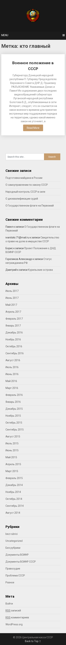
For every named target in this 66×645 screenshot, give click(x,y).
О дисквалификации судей (22, 198)
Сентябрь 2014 (15, 505)
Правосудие (13, 568)
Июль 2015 (12, 443)
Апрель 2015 (13, 464)
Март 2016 (12, 388)
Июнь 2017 (12, 297)
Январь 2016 (13, 401)
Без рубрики (13, 547)
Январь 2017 (13, 325)
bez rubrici (12, 533)
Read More (33, 127)
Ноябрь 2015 (13, 415)
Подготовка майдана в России (24, 177)
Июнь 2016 (12, 374)
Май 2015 (11, 457)
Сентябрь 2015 (15, 429)
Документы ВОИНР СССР (21, 561)
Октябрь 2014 (14, 498)
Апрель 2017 (13, 311)
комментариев (17, 617)
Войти (9, 603)
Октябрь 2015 (14, 422)
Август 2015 (13, 436)
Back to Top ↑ (33, 641)
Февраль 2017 (14, 318)
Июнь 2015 (12, 450)
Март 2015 (12, 471)
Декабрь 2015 (14, 408)
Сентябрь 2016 (15, 353)
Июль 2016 (12, 367)
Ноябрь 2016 (13, 339)
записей (13, 610)
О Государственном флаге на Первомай (30, 205)
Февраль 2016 (14, 394)
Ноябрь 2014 (13, 491)
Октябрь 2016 (14, 346)
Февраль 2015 (14, 478)
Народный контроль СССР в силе (25, 191)
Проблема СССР (15, 575)
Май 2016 (11, 381)
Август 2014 (13, 512)
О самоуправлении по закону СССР (27, 184)
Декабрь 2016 (14, 332)
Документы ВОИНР (17, 554)
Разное (10, 582)
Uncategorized (14, 540)
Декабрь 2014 (14, 485)
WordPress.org (14, 624)
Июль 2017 (12, 290)
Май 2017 (11, 304)
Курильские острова (40, 269)
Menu (4, 35)
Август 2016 (13, 360)
